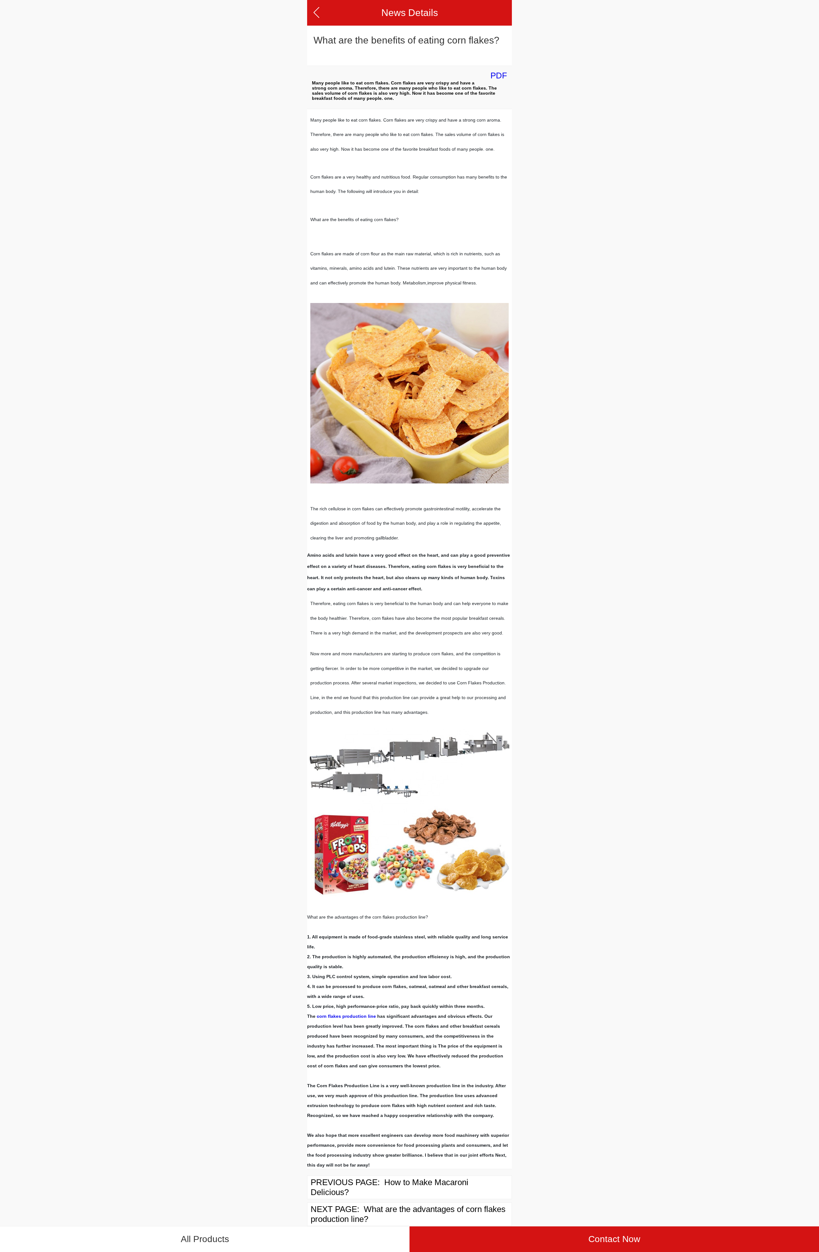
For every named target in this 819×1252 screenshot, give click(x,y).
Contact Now (614, 1239)
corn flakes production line (346, 1016)
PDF (498, 75)
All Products (205, 1239)
